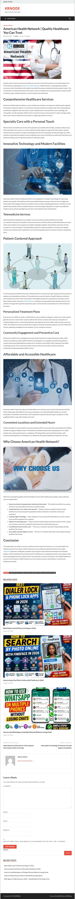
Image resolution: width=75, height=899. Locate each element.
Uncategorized (7, 25)
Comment (7, 786)
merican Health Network (47, 572)
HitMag (69, 896)
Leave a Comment (25, 36)
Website (6, 830)
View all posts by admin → (26, 761)
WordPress (60, 896)
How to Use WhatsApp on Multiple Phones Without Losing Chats (27, 732)
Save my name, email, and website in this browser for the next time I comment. (34, 841)
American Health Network (31, 86)
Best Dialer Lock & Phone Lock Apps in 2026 (19, 628)
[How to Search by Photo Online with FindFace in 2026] (37, 657)
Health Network (29, 301)
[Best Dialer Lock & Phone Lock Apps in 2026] (37, 605)
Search (5, 850)
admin (16, 36)
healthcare (6, 551)
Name (5, 812)
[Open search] (69, 18)
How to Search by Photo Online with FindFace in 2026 (23, 680)
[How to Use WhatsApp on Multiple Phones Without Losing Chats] (37, 709)
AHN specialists (14, 572)
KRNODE (12, 8)
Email (6, 821)
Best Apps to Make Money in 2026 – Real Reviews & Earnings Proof (26, 879)
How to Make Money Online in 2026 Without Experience (23, 876)
